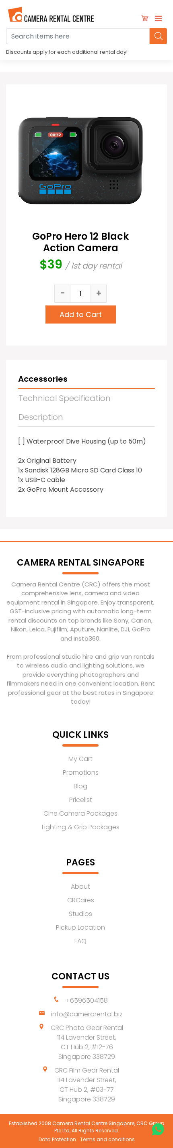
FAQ (80, 941)
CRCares (80, 900)
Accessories (43, 379)
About (80, 886)
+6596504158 (87, 1000)
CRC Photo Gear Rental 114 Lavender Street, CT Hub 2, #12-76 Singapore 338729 (87, 1042)
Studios (80, 913)
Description (41, 417)
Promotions (81, 772)
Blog (80, 786)
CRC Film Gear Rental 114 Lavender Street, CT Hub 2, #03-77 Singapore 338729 (86, 1085)
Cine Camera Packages (80, 813)
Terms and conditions (107, 1139)
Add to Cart (81, 314)
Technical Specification (65, 398)
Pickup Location (80, 927)
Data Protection (57, 1139)
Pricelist (80, 799)
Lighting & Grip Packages (80, 827)
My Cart (80, 758)
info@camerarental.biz (87, 1014)
